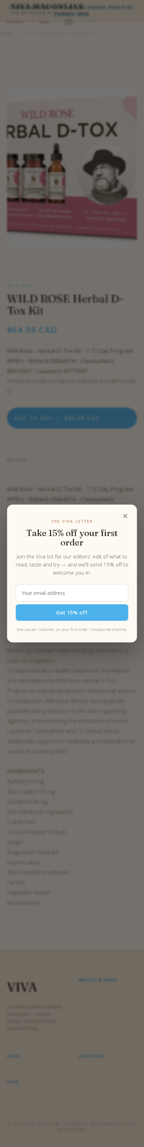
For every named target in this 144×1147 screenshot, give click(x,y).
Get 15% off (72, 612)
